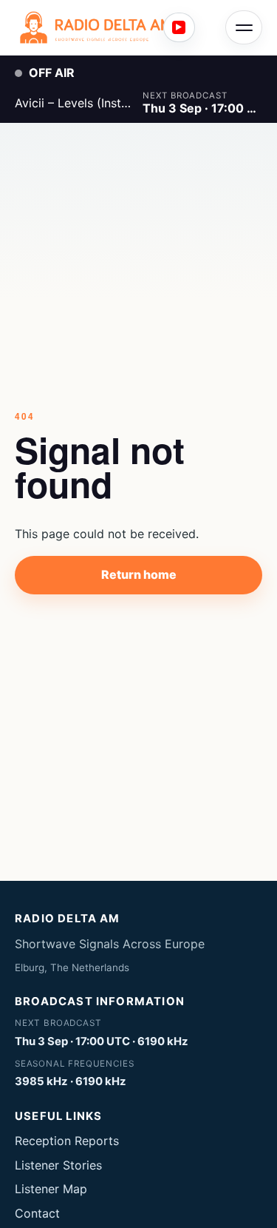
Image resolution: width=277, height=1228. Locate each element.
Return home (139, 574)
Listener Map (51, 1188)
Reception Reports (67, 1140)
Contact (37, 1213)
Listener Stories (58, 1165)
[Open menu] (243, 27)
